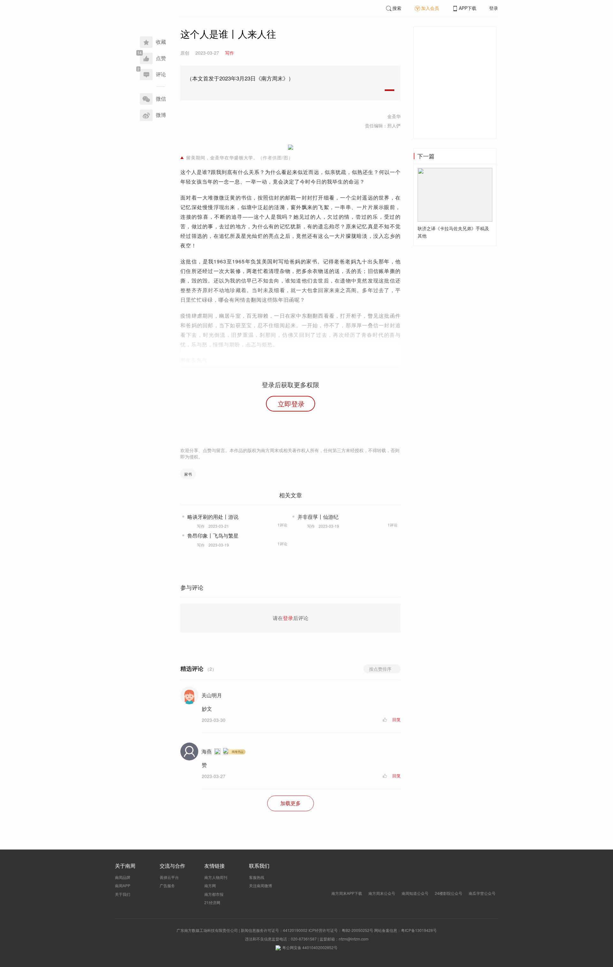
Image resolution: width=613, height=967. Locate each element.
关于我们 (122, 894)
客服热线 (256, 877)
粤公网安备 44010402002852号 (309, 947)
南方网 (210, 885)
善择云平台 (169, 877)
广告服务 (167, 885)
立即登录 (291, 403)
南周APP (122, 885)
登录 (493, 8)
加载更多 (290, 803)
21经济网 (212, 902)
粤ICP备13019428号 (419, 930)
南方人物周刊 (215, 877)
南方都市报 (213, 894)
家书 (188, 474)
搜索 (396, 8)
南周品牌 (122, 877)
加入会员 (430, 8)
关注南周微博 (260, 885)
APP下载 (467, 8)
